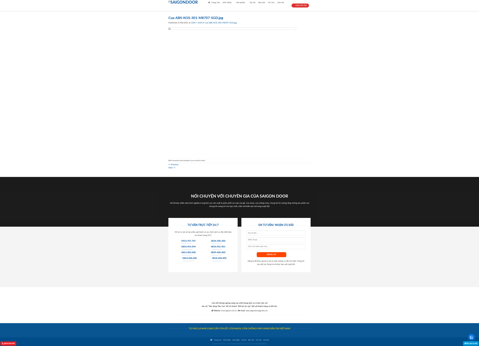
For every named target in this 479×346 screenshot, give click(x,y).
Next (171, 168)
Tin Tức (271, 2)
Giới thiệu (227, 2)
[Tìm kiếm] (288, 2)
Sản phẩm (240, 2)
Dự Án (252, 2)
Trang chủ (215, 2)
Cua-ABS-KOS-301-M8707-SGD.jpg (221, 23)
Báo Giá (261, 2)
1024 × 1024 (196, 23)
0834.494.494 (9, 344)
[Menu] (211, 8)
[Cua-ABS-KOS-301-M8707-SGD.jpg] (232, 91)
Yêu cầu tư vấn (471, 343)
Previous (173, 165)
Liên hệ (280, 2)
